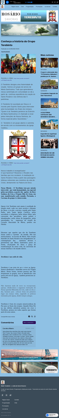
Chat (22, 6)
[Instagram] (52, 2)
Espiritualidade (5, 51)
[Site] (57, 2)
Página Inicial (15, 6)
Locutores (47, 6)
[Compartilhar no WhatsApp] (35, 317)
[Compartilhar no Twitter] (32, 317)
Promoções (39, 6)
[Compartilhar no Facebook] (29, 317)
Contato (55, 6)
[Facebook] (55, 2)
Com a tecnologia (4, 415)
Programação (30, 6)
